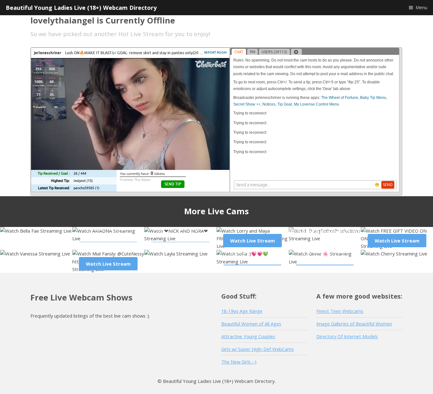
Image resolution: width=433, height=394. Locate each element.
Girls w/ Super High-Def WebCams (257, 349)
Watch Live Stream (252, 240)
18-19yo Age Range (241, 311)
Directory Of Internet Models (347, 336)
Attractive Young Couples (248, 336)
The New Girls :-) (238, 361)
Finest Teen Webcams (339, 311)
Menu (421, 7)
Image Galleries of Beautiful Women (354, 323)
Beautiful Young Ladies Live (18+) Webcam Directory (81, 7)
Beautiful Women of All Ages (251, 323)
